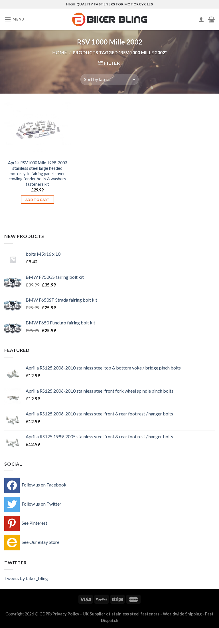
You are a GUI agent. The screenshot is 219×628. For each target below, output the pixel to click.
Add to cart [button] (37, 199)
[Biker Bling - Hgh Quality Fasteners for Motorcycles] (109, 19)
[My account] (201, 19)
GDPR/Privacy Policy (59, 613)
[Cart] (211, 19)
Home (59, 52)
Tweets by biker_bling (26, 578)
